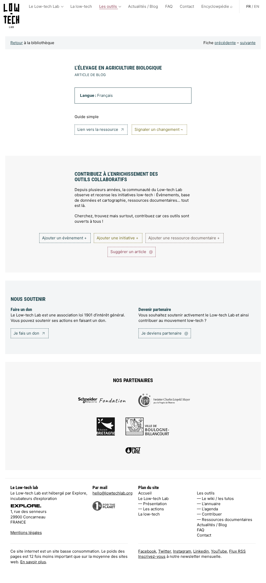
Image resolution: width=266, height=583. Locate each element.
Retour (16, 42)
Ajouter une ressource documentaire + (184, 237)
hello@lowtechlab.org (112, 493)
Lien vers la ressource (98, 129)
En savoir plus (33, 561)
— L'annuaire (209, 503)
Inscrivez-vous (151, 556)
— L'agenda (207, 508)
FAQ (168, 6)
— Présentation (152, 503)
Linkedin (201, 551)
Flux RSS (237, 551)
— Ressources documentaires (224, 519)
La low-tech (81, 6)
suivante (248, 42)
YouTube (219, 551)
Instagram (182, 551)
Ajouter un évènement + (64, 237)
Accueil (145, 493)
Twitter (164, 551)
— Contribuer (209, 514)
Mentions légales (26, 532)
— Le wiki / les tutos (215, 498)
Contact (187, 6)
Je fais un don (27, 333)
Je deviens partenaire (164, 333)
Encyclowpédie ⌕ (216, 6)
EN (256, 6)
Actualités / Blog (143, 6)
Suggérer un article (131, 251)
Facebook (147, 551)
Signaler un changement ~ (159, 129)
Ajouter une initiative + (117, 237)
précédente (225, 42)
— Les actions (151, 508)
